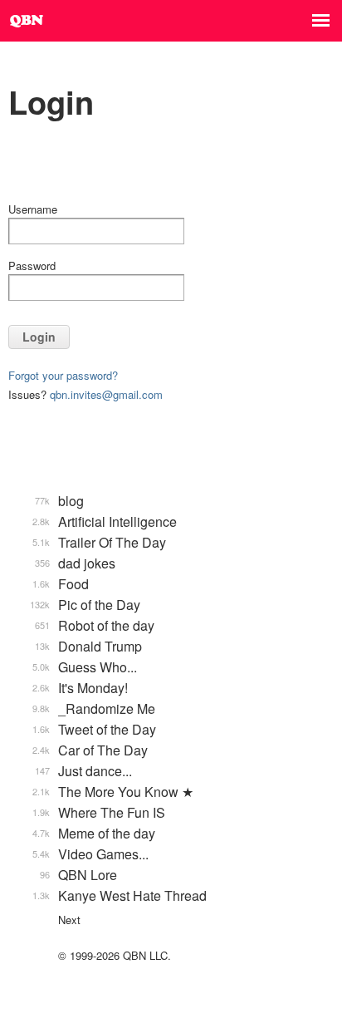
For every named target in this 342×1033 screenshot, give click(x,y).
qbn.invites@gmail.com (106, 394)
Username (32, 209)
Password (32, 265)
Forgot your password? (63, 375)
